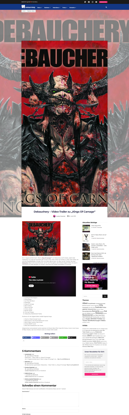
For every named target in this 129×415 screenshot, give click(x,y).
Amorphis (84, 328)
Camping (92, 305)
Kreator (101, 335)
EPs (91, 307)
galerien (84, 309)
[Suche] (105, 296)
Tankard (87, 344)
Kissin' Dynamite (96, 335)
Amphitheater (92, 303)
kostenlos (102, 311)
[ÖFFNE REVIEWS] (50, 7)
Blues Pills (98, 328)
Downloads (85, 307)
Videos (102, 320)
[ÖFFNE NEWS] (41, 7)
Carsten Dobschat (29, 367)
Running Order (96, 317)
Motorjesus (89, 339)
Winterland (84, 346)
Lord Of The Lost (89, 337)
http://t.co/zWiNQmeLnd (63, 359)
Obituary (93, 339)
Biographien (88, 305)
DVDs (89, 307)
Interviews (98, 309)
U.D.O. (101, 344)
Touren (84, 320)
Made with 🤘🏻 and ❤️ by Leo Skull (30, 1)
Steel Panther (98, 343)
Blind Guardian (93, 328)
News (33, 11)
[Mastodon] (85, 2)
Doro (94, 332)
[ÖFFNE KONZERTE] (75, 7)
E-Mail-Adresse (26, 414)
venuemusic (28, 354)
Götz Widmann (100, 333)
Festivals (98, 307)
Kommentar (26, 391)
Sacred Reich (89, 341)
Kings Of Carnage (46, 258)
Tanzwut (91, 344)
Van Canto (105, 344)
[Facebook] (89, 2)
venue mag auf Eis (96, 225)
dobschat (27, 361)
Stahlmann (91, 343)
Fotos (104, 307)
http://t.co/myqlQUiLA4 (73, 365)
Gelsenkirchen (92, 309)
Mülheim (89, 313)
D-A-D (83, 330)
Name (24, 408)
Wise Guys (90, 346)
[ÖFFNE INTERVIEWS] (59, 7)
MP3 (86, 313)
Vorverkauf (84, 322)
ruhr (91, 317)
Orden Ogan (101, 339)
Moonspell (84, 339)
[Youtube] (96, 2)
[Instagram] (92, 2)
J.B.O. (89, 335)
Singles (88, 319)
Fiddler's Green (93, 333)
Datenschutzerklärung (90, 369)
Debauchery (25, 263)
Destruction (88, 330)
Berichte (84, 305)
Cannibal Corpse (104, 328)
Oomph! (97, 339)
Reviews (105, 313)
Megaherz (96, 337)
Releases (99, 313)
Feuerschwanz (85, 333)
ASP (87, 328)
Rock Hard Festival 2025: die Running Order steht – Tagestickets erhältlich (98, 255)
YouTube (87, 322)
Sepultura (102, 341)
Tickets (99, 319)
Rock (94, 315)
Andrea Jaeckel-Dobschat (32, 379)
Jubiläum (101, 309)
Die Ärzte (91, 332)
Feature (29, 11)
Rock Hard (98, 315)
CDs (101, 305)
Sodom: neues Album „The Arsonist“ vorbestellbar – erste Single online (98, 245)
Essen (94, 307)
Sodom (87, 343)
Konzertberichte (87, 311)
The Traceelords (96, 344)
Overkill (84, 341)
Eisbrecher (98, 332)
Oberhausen (93, 313)
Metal (83, 313)
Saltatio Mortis (96, 341)
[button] (106, 7)
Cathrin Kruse (28, 373)
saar (100, 317)
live (105, 311)
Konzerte (95, 311)
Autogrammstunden (100, 303)
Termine (94, 319)
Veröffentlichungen (94, 320)
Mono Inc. (101, 337)
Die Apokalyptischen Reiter (96, 330)
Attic (89, 328)
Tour (103, 318)
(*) (51, 257)
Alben (85, 303)
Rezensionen (87, 315)
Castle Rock (96, 305)
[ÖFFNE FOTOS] (66, 7)
